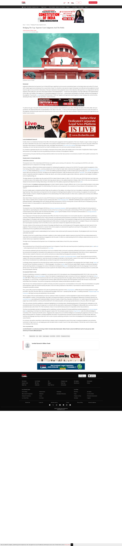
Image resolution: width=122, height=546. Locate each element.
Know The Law (51, 384)
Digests (67, 7)
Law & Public (52, 336)
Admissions (41, 393)
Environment (89, 381)
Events (75, 393)
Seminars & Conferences (26, 395)
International (63, 384)
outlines (88, 170)
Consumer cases (64, 381)
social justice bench (27, 299)
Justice (40, 336)
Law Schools (62, 7)
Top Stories (29, 7)
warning (38, 95)
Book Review (76, 383)
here (93, 246)
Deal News (76, 391)
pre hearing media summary (71, 256)
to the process (25, 293)
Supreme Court (35, 7)
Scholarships (59, 391)
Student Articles (42, 391)
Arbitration (37, 384)
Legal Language (46, 336)
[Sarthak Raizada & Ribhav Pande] (27, 345)
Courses (40, 395)
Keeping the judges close (94, 291)
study (63, 264)
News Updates (52, 7)
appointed (56, 211)
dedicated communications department (57, 208)
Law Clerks (50, 248)
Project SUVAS (77, 311)
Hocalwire (63, 409)
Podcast (88, 383)
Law (37, 336)
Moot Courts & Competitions (27, 393)
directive (65, 265)
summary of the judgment (40, 276)
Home (24, 24)
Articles (57, 7)
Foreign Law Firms (77, 395)
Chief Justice (82, 172)
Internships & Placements (61, 393)
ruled (81, 181)
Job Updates (80, 7)
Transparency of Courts (65, 336)
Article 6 (95, 262)
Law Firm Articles (90, 393)
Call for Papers (24, 391)
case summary (61, 256)
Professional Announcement (92, 395)
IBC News (37, 383)
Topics (25, 7)
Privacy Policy (67, 544)
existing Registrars (70, 289)
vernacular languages (93, 309)
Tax (48, 381)
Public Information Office (63, 199)
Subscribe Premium (93, 2)
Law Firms (74, 7)
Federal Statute (43, 170)
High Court (43, 7)
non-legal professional (92, 211)
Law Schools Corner (26, 389)
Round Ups (63, 383)
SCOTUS (58, 336)
